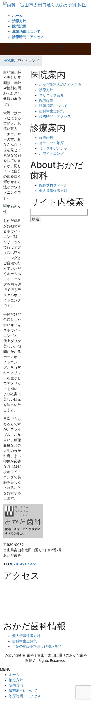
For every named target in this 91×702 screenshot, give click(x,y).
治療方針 (16, 680)
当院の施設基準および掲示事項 (37, 646)
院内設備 (46, 100)
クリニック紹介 (51, 95)
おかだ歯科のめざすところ (60, 84)
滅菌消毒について (53, 105)
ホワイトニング (51, 153)
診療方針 (46, 90)
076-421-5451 (24, 564)
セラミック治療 (51, 143)
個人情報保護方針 (53, 190)
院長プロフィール (53, 185)
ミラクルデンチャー (55, 148)
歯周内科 (46, 137)
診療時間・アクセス (55, 116)
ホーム (14, 674)
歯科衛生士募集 (51, 111)
